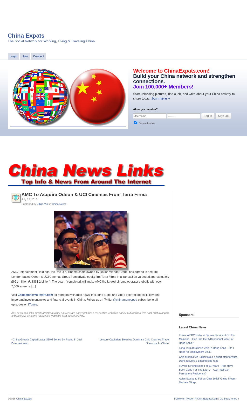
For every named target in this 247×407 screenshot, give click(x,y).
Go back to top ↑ (229, 398)
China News (59, 204)
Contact (38, 56)
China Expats (26, 35)
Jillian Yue (42, 204)
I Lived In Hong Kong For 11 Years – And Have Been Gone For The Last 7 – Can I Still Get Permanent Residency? (206, 369)
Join (25, 56)
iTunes (32, 304)
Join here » (160, 98)
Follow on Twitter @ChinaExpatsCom (196, 398)
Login (13, 56)
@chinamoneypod (125, 299)
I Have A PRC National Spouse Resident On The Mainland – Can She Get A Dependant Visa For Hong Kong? (207, 339)
